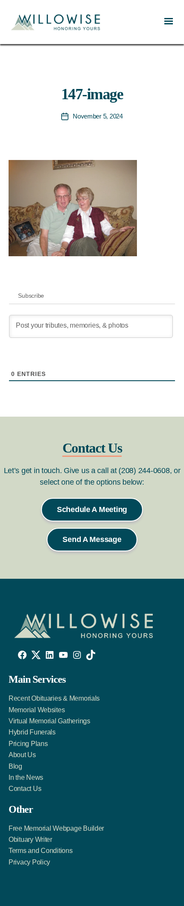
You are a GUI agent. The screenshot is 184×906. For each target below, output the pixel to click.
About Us (22, 754)
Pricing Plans (28, 743)
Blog (15, 766)
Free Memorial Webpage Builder (56, 828)
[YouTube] (63, 655)
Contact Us (25, 788)
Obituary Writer (30, 839)
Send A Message (91, 539)
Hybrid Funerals (32, 732)
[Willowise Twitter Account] (36, 655)
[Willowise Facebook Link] (22, 655)
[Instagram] (77, 655)
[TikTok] (91, 655)
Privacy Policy (29, 862)
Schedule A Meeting (92, 509)
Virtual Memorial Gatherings (49, 721)
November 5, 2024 (98, 116)
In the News (26, 777)
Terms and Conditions (41, 850)
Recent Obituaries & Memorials (54, 698)
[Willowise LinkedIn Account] (50, 655)
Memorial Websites (37, 710)
